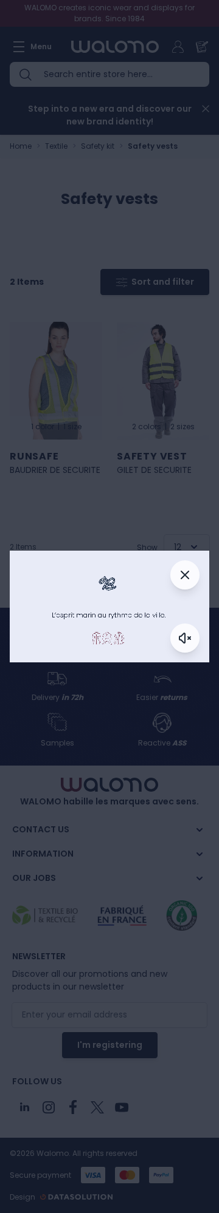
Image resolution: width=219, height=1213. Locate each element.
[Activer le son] (185, 638)
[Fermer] (185, 575)
